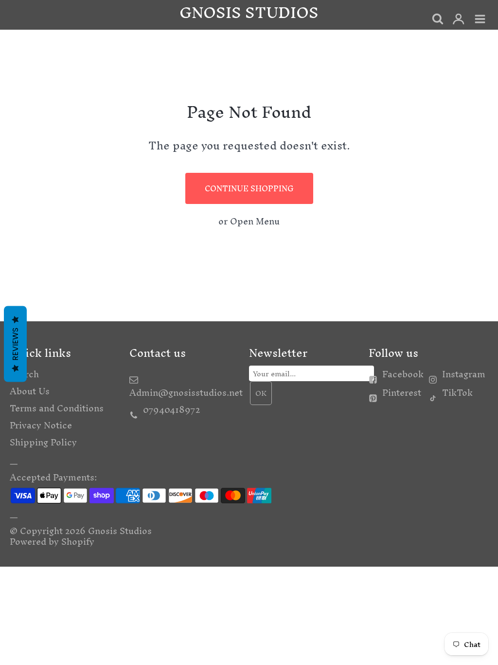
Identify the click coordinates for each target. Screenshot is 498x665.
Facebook (403, 374)
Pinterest (401, 393)
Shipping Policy (43, 442)
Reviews (15, 344)
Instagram (463, 374)
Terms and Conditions (57, 408)
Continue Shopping (249, 188)
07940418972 (171, 410)
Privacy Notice (41, 425)
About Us (30, 391)
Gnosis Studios (120, 531)
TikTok (457, 393)
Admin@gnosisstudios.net (186, 393)
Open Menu (255, 221)
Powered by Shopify (52, 542)
